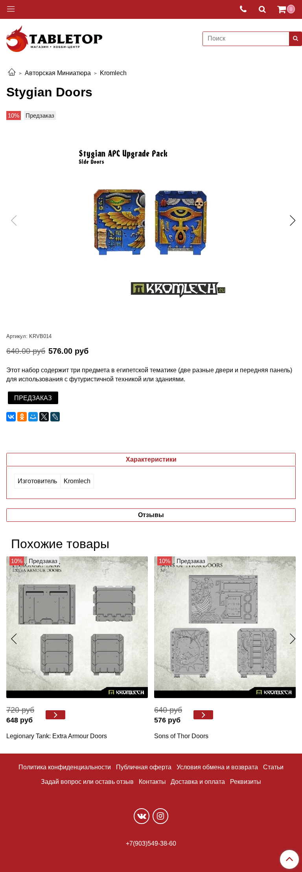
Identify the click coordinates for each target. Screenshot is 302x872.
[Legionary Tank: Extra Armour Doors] (77, 627)
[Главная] (12, 73)
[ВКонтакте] (11, 416)
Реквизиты (245, 781)
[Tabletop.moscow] (54, 37)
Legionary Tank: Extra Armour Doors (56, 736)
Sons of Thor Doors (181, 736)
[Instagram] (160, 816)
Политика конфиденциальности (64, 767)
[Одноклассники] (22, 416)
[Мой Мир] (33, 416)
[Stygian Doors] (151, 222)
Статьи (273, 767)
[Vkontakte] (141, 816)
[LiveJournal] (55, 416)
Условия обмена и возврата (217, 767)
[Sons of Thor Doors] (225, 627)
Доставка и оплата (198, 781)
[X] (44, 416)
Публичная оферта (143, 767)
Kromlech (113, 73)
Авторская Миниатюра (58, 73)
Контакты (152, 781)
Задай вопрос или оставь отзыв (87, 781)
